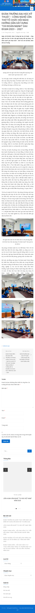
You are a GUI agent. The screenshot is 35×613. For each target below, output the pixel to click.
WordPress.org (7, 597)
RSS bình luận (7, 594)
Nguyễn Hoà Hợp (20, 32)
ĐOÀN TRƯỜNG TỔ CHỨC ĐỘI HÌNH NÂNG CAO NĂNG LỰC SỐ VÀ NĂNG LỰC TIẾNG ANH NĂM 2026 (17, 539)
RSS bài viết (6, 590)
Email (4, 418)
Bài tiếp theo (24, 356)
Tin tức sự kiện (17, 495)
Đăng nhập (6, 587)
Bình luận (4, 388)
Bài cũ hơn (11, 361)
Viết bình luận (6, 346)
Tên (3, 410)
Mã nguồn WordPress (12, 608)
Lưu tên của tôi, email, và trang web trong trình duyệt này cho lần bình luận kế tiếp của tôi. (16, 436)
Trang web (5, 425)
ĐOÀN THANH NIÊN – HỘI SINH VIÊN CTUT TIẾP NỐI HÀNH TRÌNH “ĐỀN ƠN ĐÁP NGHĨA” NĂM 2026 (17, 532)
